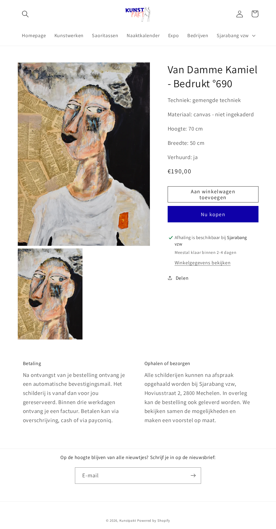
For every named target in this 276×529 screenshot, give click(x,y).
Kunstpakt (127, 520)
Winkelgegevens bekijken (203, 262)
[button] (25, 14)
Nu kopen (213, 214)
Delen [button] (182, 278)
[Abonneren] (193, 475)
